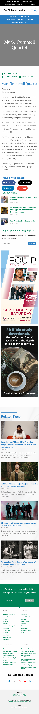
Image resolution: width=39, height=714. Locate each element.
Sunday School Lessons (27, 617)
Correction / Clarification (9, 662)
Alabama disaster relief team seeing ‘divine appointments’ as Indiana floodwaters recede (23, 210)
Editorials (23, 619)
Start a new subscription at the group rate (28, 659)
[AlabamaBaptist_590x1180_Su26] (19, 287)
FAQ (30, 701)
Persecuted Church (26, 630)
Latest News (10, 19)
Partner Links (6, 630)
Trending (20, 19)
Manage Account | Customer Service (28, 668)
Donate (5, 619)
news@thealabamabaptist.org (19, 707)
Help (26, 701)
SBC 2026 (13, 16)
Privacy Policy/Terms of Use (16, 701)
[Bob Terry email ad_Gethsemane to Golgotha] (19, 361)
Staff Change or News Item (10, 651)
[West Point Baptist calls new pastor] (4, 221)
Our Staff (5, 623)
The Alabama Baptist (13, 1)
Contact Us (6, 617)
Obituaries (23, 626)
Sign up (32, 244)
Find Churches (7, 637)
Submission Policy (8, 664)
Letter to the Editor (8, 653)
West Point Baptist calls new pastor (22, 221)
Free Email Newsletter (19, 22)
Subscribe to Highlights (27, 665)
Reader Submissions (8, 655)
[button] (35, 10)
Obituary (5, 660)
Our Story (5, 621)
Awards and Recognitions (10, 626)
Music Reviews (27, 77)
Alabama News (25, 621)
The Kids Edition (23, 16)
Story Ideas (6, 649)
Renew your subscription (27, 651)
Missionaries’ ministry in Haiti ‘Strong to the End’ (23, 198)
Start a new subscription (27, 649)
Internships (6, 635)
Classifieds (29, 19)
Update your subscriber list (28, 662)
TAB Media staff (10, 77)
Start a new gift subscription (28, 653)
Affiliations (6, 628)
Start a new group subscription (25, 656)
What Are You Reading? (9, 658)
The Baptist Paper (26, 1)
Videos (22, 632)
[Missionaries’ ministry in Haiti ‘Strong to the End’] (4, 199)
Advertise (5, 632)
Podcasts (23, 623)
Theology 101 (24, 628)
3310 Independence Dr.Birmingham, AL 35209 (19, 695)
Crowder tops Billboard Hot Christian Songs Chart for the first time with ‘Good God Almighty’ (18, 444)
